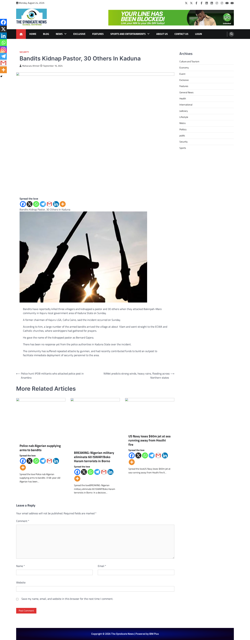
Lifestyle (183, 117)
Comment (22, 521)
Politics (183, 129)
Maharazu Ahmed (30, 65)
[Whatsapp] (36, 204)
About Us (162, 34)
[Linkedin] (56, 204)
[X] (29, 204)
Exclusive (79, 34)
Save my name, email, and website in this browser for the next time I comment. (67, 599)
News (59, 34)
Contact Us (181, 34)
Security (24, 52)
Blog (46, 34)
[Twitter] (186, 3)
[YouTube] (227, 3)
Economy (184, 67)
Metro (182, 123)
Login (198, 34)
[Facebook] (196, 3)
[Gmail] (49, 204)
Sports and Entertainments (128, 34)
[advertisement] (171, 17)
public (182, 135)
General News (186, 92)
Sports (182, 148)
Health (182, 98)
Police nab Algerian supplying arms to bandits (40, 448)
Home (32, 34)
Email (102, 566)
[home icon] (21, 34)
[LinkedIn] (206, 3)
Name (20, 566)
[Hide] (1, 76)
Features (98, 34)
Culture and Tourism (189, 61)
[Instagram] (217, 3)
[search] (231, 34)
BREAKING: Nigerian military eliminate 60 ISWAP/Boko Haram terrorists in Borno (94, 457)
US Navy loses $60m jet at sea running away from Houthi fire (149, 440)
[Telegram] (43, 204)
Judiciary (183, 111)
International (185, 104)
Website (21, 582)
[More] (63, 204)
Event (182, 74)
